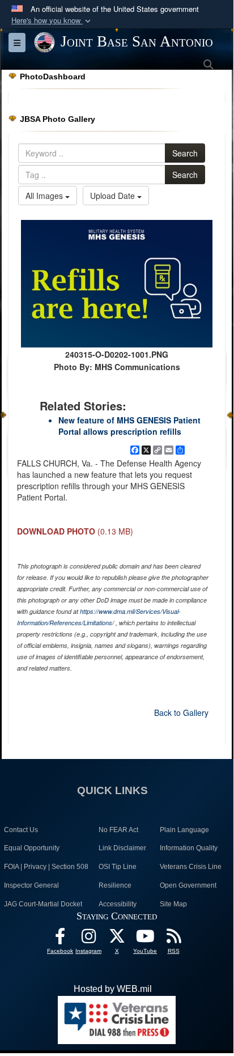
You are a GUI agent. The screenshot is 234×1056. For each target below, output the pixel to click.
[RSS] (173, 939)
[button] (52, 21)
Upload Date (113, 195)
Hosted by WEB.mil (113, 989)
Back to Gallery (181, 712)
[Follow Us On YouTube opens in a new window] (145, 939)
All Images (45, 195)
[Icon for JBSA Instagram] (88, 939)
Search (185, 153)
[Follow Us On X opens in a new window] (117, 939)
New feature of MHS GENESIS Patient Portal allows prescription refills (129, 425)
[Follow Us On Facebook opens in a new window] (60, 939)
